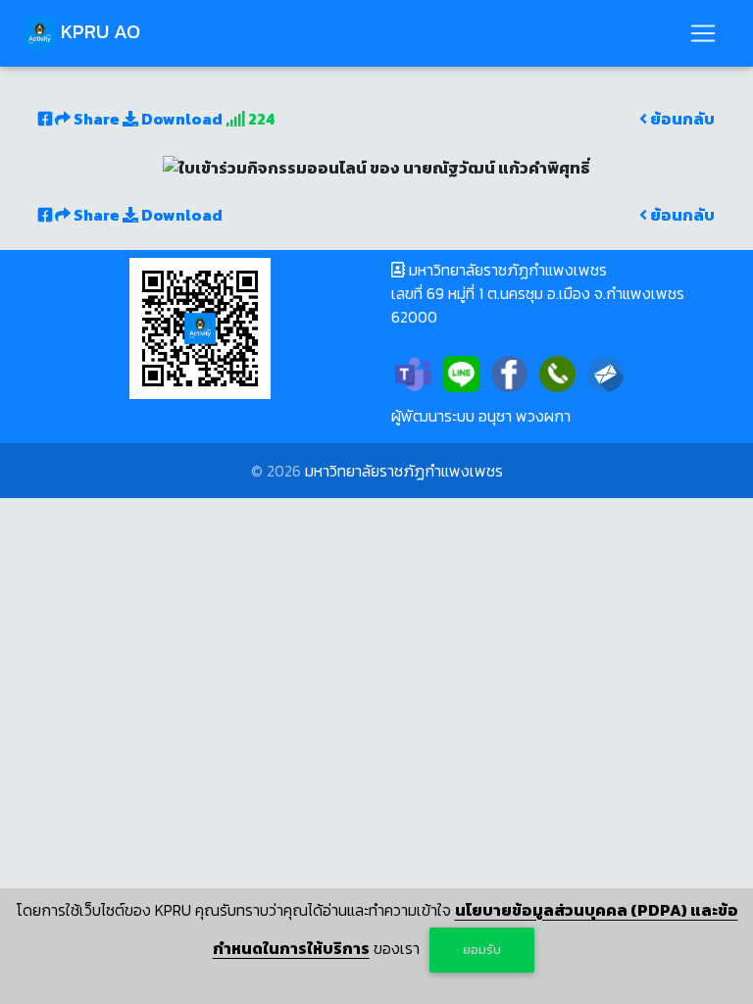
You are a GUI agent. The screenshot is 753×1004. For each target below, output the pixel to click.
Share (97, 118)
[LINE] (461, 372)
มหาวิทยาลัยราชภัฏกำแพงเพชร (404, 470)
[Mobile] (557, 372)
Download (180, 118)
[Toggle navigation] (703, 33)
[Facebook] (509, 372)
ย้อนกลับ (681, 118)
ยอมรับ (482, 949)
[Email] (605, 372)
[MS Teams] (413, 372)
